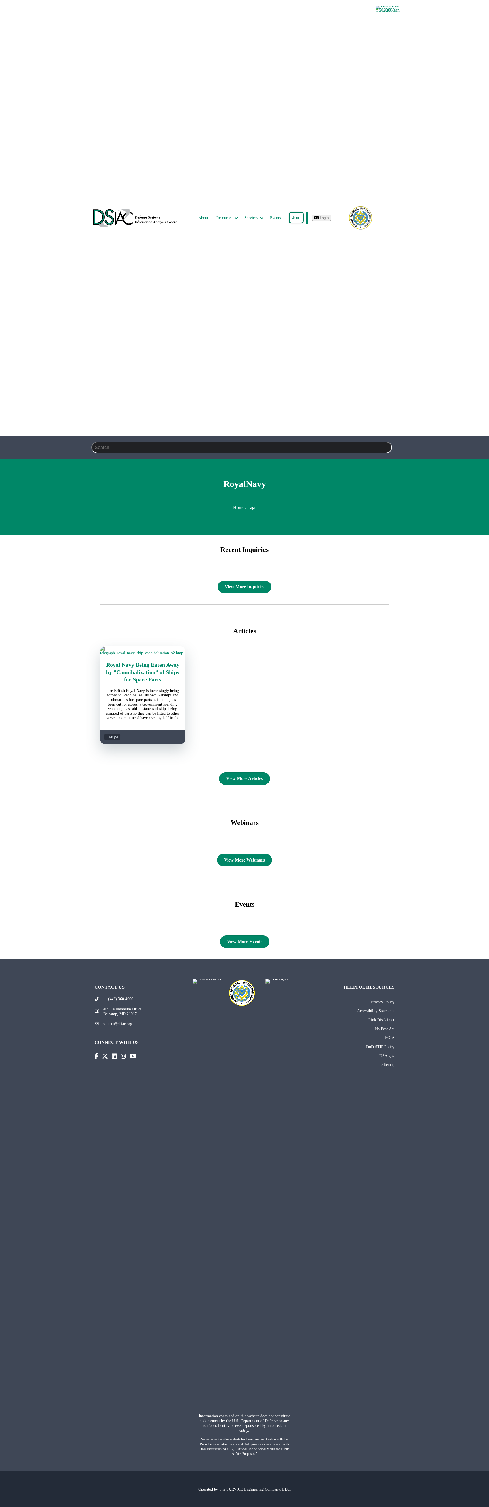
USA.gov (386, 1055)
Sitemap (387, 1064)
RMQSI (112, 737)
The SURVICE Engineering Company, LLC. (255, 1489)
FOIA (389, 1037)
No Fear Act (384, 1029)
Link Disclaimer (381, 1020)
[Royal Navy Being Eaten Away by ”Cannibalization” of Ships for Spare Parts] (142, 653)
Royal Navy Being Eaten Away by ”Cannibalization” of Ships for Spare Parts (142, 672)
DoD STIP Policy (380, 1046)
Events (275, 218)
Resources (224, 218)
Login (324, 218)
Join (296, 217)
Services (251, 218)
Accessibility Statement (375, 1010)
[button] (236, 218)
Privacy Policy (382, 1002)
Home (238, 507)
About (203, 218)
